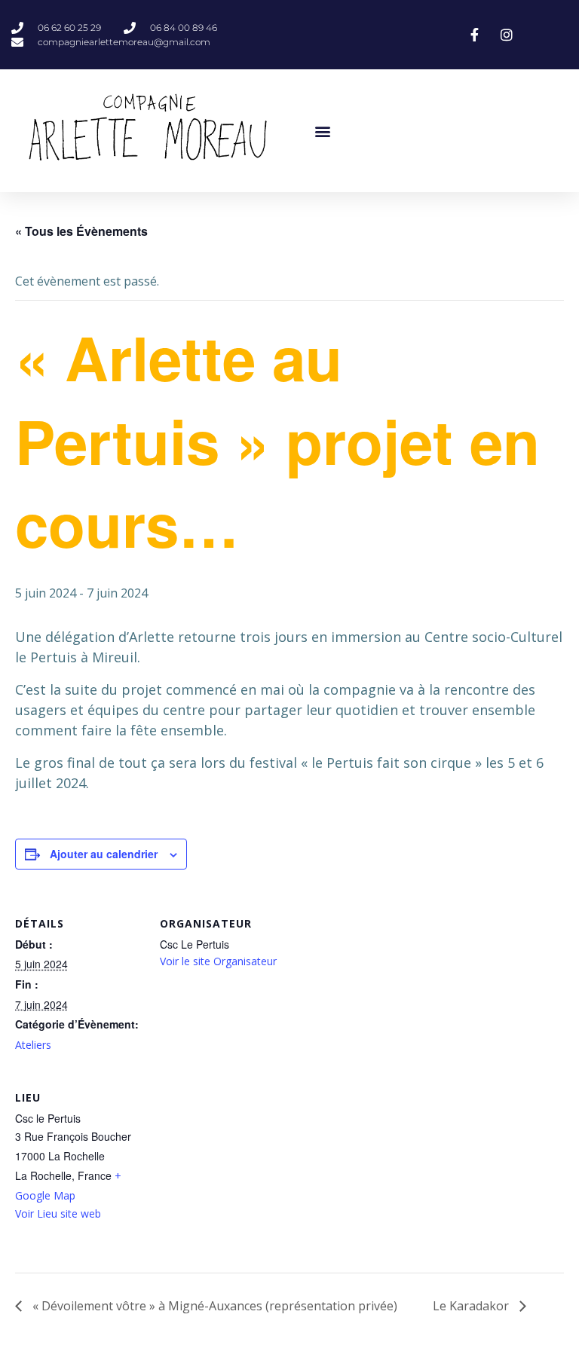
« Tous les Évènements (81, 231)
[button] (322, 130)
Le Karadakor (472, 1306)
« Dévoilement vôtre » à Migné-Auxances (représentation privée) (213, 1306)
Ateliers (33, 1045)
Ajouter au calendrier (104, 853)
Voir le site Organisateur (218, 961)
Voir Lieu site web (58, 1213)
